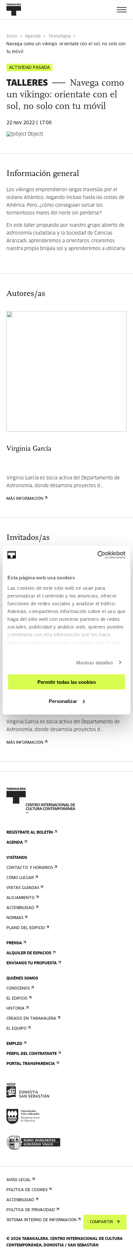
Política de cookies (26, 1190)
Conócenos (18, 989)
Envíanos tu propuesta (31, 963)
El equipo (16, 1029)
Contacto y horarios (29, 868)
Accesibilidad (20, 908)
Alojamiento (20, 898)
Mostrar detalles (94, 662)
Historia (15, 1009)
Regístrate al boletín (29, 833)
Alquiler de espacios (28, 953)
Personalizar (63, 701)
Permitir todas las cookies (66, 682)
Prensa (14, 943)
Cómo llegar (20, 878)
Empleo (14, 1044)
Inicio (11, 36)
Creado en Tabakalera (31, 1019)
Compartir (101, 1222)
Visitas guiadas (22, 888)
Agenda (33, 36)
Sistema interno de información (41, 1220)
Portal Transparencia (30, 1064)
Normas (14, 918)
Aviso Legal (18, 1180)
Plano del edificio (25, 928)
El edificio (16, 999)
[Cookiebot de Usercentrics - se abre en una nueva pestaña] (97, 555)
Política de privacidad (30, 1210)
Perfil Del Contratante (31, 1054)
